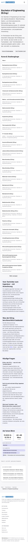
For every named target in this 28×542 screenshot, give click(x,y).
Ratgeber (4, 520)
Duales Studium (5, 516)
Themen (3, 510)
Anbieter (4, 522)
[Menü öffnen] (24, 2)
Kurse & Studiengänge (7, 51)
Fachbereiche (5, 508)
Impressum (4, 530)
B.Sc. (11, 347)
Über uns (4, 528)
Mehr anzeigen (13, 276)
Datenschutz (5, 532)
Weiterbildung (5, 518)
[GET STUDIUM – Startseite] (8, 2)
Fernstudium (4, 514)
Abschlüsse (8, 487)
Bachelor (15, 487)
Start (2, 487)
